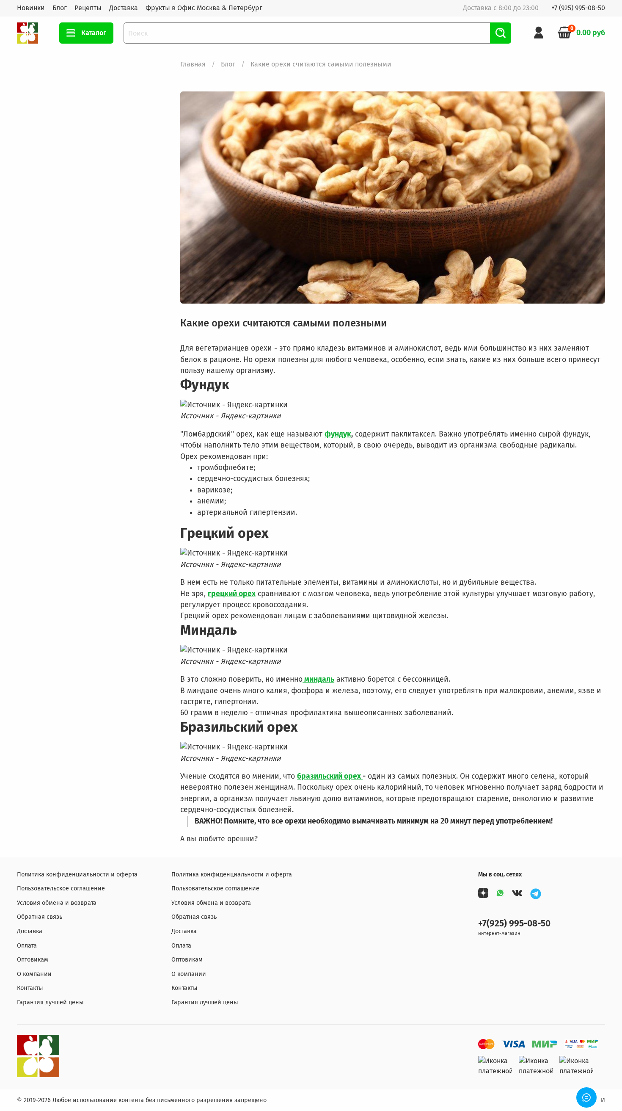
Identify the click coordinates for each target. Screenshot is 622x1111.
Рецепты (88, 8)
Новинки (31, 8)
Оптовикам (32, 959)
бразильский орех (330, 776)
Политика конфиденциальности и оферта (77, 874)
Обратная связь (39, 916)
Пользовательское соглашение (61, 888)
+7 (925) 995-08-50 (578, 8)
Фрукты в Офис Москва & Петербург (204, 8)
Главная (193, 64)
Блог (59, 8)
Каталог (93, 33)
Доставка (123, 8)
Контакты (30, 988)
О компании (34, 974)
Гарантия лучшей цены (50, 1002)
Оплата (27, 945)
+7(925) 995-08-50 (514, 923)
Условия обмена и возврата (56, 902)
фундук (338, 434)
